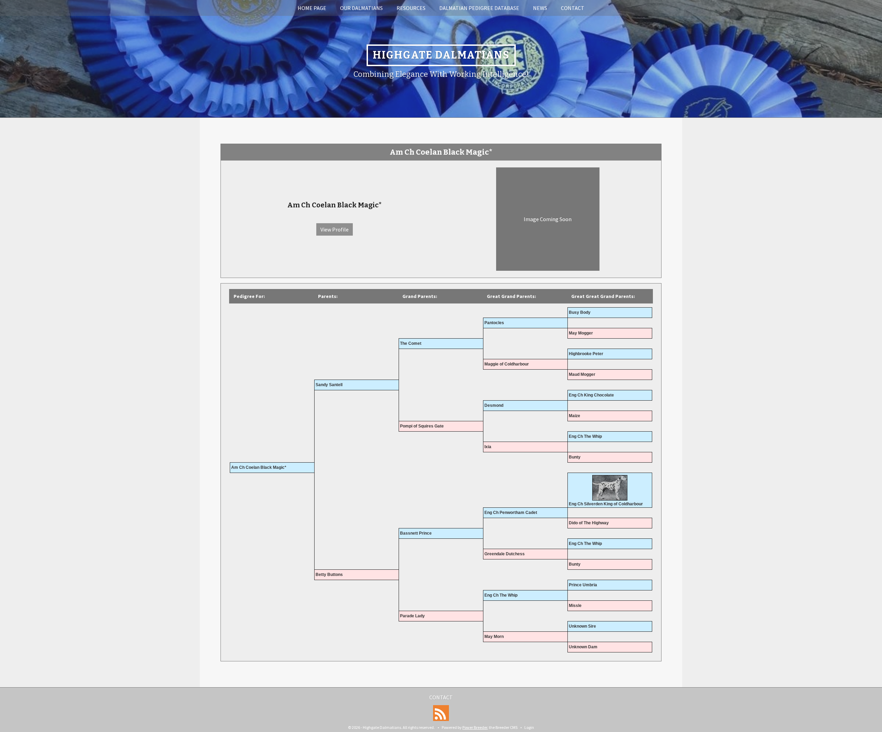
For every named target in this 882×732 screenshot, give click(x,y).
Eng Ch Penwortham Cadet (510, 512)
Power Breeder (474, 727)
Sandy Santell (329, 384)
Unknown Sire (582, 626)
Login (529, 727)
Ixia (487, 446)
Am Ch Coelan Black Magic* (258, 467)
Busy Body (580, 312)
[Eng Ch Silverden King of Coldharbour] (610, 488)
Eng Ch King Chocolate (591, 395)
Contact (572, 7)
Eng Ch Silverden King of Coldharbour (606, 504)
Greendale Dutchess (504, 553)
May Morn (494, 636)
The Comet (410, 343)
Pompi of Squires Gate (422, 426)
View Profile (334, 229)
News (540, 7)
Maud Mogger (582, 374)
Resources (411, 7)
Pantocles (494, 322)
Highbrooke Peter (586, 353)
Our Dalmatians (361, 7)
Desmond (493, 405)
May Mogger (581, 333)
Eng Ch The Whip (585, 436)
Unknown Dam (583, 647)
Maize (574, 415)
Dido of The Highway (589, 522)
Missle (575, 605)
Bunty (575, 457)
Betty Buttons (329, 574)
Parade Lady (412, 616)
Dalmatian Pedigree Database (479, 7)
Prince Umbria (583, 584)
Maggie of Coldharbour (506, 364)
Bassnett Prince (416, 533)
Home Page (312, 7)
